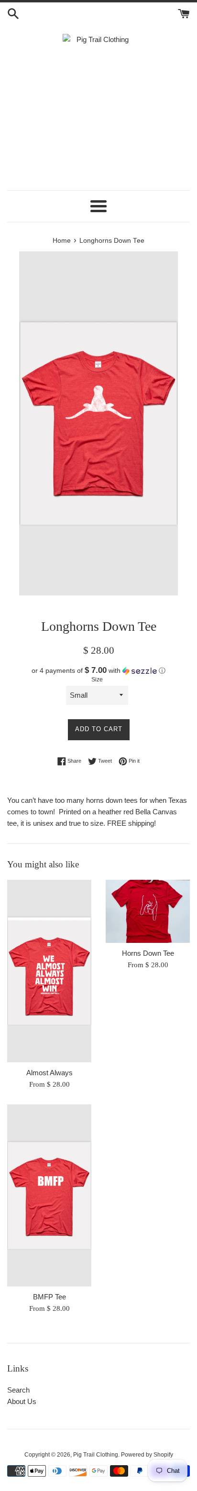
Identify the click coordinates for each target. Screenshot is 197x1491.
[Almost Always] (49, 971)
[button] (98, 670)
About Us (21, 1401)
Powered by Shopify (147, 1454)
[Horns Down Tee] (148, 911)
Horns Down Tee (148, 953)
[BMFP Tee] (49, 1195)
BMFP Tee (49, 1297)
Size (97, 679)
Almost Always (49, 1073)
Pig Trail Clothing (95, 1454)
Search (18, 1390)
